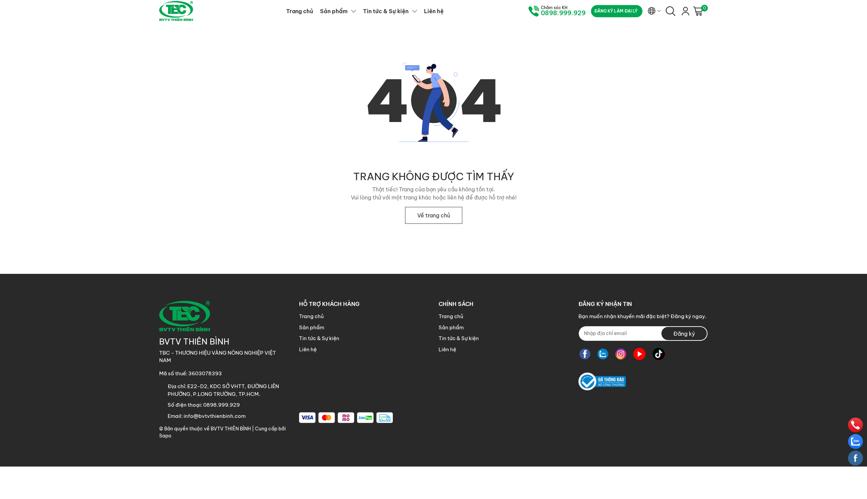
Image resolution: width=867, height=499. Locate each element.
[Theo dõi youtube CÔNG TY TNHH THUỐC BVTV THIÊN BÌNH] (639, 354)
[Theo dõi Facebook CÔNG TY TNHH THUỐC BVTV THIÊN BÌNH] (584, 354)
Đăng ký (684, 333)
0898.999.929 (563, 13)
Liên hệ (308, 349)
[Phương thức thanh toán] (346, 417)
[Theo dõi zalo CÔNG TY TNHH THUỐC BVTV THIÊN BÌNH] (602, 354)
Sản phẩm (311, 327)
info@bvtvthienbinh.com (215, 416)
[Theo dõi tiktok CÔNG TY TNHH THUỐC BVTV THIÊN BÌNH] (659, 354)
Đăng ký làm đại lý (615, 11)
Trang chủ (311, 316)
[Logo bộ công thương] (602, 381)
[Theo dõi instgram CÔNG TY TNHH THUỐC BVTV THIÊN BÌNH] (620, 354)
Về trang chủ (433, 215)
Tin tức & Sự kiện (319, 338)
